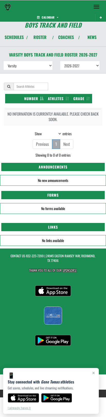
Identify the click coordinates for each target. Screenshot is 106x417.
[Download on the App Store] (23, 398)
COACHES (66, 37)
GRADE (78, 98)
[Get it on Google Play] (56, 398)
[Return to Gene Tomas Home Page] (7, 6)
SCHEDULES (14, 37)
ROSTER (40, 37)
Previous (42, 144)
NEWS (91, 37)
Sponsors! (70, 270)
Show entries (53, 133)
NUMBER (31, 98)
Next (66, 144)
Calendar (48, 17)
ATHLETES (56, 98)
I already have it (19, 408)
